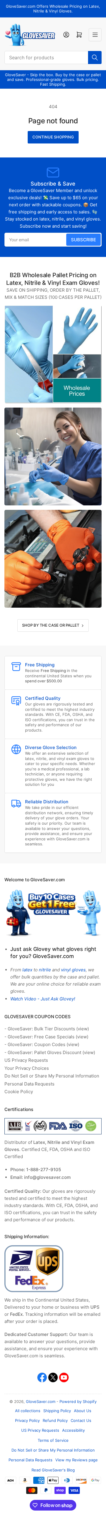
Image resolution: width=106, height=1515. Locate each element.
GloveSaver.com (40, 1401)
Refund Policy (55, 1420)
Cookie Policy (18, 1091)
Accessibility (73, 1430)
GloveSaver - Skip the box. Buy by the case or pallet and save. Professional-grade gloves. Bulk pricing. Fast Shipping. (53, 79)
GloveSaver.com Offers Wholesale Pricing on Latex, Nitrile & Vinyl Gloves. (53, 8)
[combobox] (53, 57)
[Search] (94, 57)
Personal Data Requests (29, 1084)
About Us (82, 1410)
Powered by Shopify (78, 1401)
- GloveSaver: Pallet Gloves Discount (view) (49, 1052)
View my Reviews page (76, 1459)
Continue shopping (53, 137)
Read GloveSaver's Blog (53, 1470)
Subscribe (83, 239)
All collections (27, 1410)
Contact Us (81, 1420)
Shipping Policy (57, 1410)
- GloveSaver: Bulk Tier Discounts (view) (46, 1029)
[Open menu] (95, 34)
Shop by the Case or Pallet (50, 625)
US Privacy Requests (26, 1060)
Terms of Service (53, 1440)
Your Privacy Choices (26, 1068)
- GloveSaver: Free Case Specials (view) (46, 1037)
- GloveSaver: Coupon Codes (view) (41, 1044)
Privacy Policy (27, 1420)
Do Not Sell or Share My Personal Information (51, 1076)
